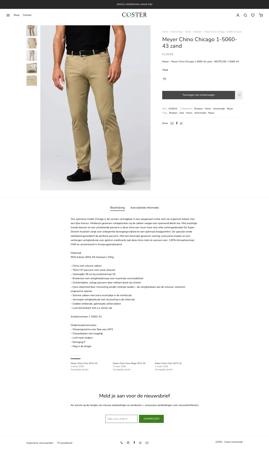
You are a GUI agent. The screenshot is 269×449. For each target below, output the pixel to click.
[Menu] (8, 15)
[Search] (245, 15)
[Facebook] (177, 123)
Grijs (181, 112)
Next (147, 108)
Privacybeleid (64, 443)
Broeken (198, 31)
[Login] (238, 15)
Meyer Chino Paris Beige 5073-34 (129, 363)
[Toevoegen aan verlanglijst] (239, 95)
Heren (188, 31)
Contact (27, 15)
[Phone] (121, 443)
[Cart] (261, 15)
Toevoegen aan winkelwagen (198, 95)
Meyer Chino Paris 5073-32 (168, 363)
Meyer (230, 108)
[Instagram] (128, 443)
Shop (16, 15)
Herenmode (176, 31)
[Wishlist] (253, 15)
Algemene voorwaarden (39, 443)
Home (165, 31)
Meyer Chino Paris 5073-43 (84, 363)
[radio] (164, 78)
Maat (165, 70)
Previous (43, 108)
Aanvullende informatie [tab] (144, 207)
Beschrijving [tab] (117, 207)
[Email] (172, 123)
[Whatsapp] (181, 123)
